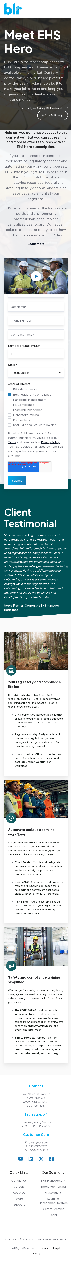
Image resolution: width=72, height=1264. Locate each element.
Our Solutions (53, 1172)
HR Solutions (53, 1192)
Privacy (36, 1253)
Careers (19, 1186)
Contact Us (19, 1180)
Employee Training (53, 1186)
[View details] (20, 1158)
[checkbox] (36, 407)
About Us (19, 1192)
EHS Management (53, 1180)
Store (19, 1198)
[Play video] (36, 276)
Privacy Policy (50, 442)
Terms (12, 442)
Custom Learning (53, 1209)
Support (19, 1204)
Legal (53, 1215)
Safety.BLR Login (52, 115)
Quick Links (19, 1172)
